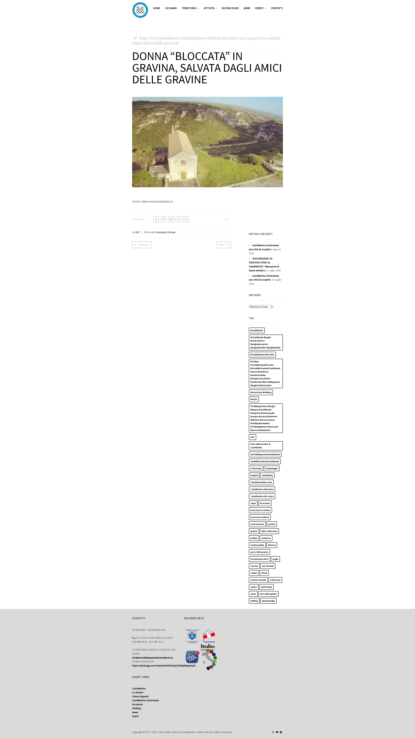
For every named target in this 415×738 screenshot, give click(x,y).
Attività (209, 8)
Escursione (265, 503)
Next (222, 244)
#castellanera (256, 330)
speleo (253, 587)
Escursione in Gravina (260, 510)
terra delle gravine (268, 594)
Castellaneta (138, 688)
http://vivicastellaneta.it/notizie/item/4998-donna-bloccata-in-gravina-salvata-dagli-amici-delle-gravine (206, 40)
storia (253, 594)
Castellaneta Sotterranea (145, 700)
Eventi (259, 8)
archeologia (256, 468)
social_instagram (281, 732)
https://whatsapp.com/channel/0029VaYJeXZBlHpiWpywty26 (164, 665)
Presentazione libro (259, 559)
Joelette (253, 538)
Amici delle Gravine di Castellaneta (260, 446)
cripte (253, 503)
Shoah (264, 573)
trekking (254, 601)
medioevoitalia (257, 545)
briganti (254, 475)
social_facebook (273, 732)
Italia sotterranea (269, 531)
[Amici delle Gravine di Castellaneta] (140, 10)
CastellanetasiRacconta (261, 482)
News (247, 8)
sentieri (253, 573)
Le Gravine (137, 692)
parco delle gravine (259, 552)
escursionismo (257, 524)
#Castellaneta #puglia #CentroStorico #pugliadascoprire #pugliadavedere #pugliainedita (265, 342)
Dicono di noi (230, 8)
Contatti (277, 8)
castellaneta (267, 475)
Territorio (189, 8)
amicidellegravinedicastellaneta (265, 454)
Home (156, 8)
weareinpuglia (268, 601)
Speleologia (266, 587)
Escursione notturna (259, 517)
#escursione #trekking (260, 392)
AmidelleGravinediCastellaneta (264, 461)
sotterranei (275, 580)
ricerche (254, 566)
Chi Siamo (171, 8)
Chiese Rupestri (140, 696)
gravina (271, 524)
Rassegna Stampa (165, 232)
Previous (143, 244)
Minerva (272, 545)
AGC (137, 232)
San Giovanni (268, 566)
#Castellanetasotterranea (262, 354)
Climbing (136, 708)
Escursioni (137, 704)
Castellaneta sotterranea (261, 489)
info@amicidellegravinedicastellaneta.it (152, 657)
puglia (275, 559)
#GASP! (253, 399)
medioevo (266, 538)
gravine (253, 531)
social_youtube (277, 732)
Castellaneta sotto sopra (262, 496)
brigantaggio (272, 468)
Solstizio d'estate (258, 580)
